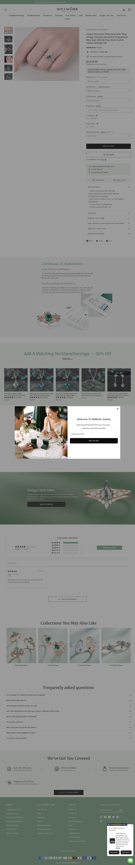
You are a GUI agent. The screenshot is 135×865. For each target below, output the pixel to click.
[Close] (117, 408)
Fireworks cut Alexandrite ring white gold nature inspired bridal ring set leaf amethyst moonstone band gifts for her (122, 840)
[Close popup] (131, 826)
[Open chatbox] (130, 861)
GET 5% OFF (94, 441)
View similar (114, 852)
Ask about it (126, 852)
